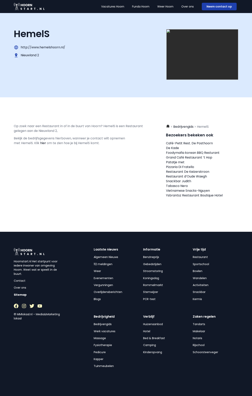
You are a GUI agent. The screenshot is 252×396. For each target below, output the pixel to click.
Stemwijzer (150, 292)
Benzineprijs (151, 257)
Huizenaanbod (153, 324)
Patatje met (175, 162)
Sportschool (201, 264)
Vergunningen (103, 285)
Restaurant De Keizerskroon (187, 171)
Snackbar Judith (178, 181)
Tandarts (199, 324)
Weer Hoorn (165, 6)
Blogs (97, 299)
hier (43, 143)
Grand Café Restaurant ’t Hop (189, 157)
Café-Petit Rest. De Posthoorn (189, 143)
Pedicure (100, 352)
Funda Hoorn (140, 6)
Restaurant (200, 257)
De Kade (172, 148)
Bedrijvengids (103, 324)
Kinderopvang (152, 352)
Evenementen (103, 278)
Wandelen (200, 278)
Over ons (187, 6)
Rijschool (199, 345)
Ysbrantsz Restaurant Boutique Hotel (194, 195)
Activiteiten (200, 285)
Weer (97, 271)
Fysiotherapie (103, 345)
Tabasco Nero (177, 186)
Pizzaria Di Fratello (180, 167)
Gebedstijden (152, 264)
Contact (19, 281)
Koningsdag (151, 278)
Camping (149, 345)
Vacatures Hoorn (112, 6)
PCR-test (149, 299)
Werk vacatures (104, 331)
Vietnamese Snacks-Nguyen (188, 190)
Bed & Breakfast (154, 338)
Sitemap (20, 295)
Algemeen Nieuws (106, 257)
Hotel (146, 331)
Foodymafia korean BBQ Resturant (193, 152)
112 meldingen (103, 264)
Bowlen (197, 271)
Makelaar (199, 331)
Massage (100, 338)
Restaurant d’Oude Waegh (186, 176)
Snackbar (199, 292)
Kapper (98, 359)
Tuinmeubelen (104, 366)
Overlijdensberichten (108, 292)
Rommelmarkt (153, 285)
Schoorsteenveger (205, 352)
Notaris (197, 338)
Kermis (197, 299)
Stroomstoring (153, 271)
